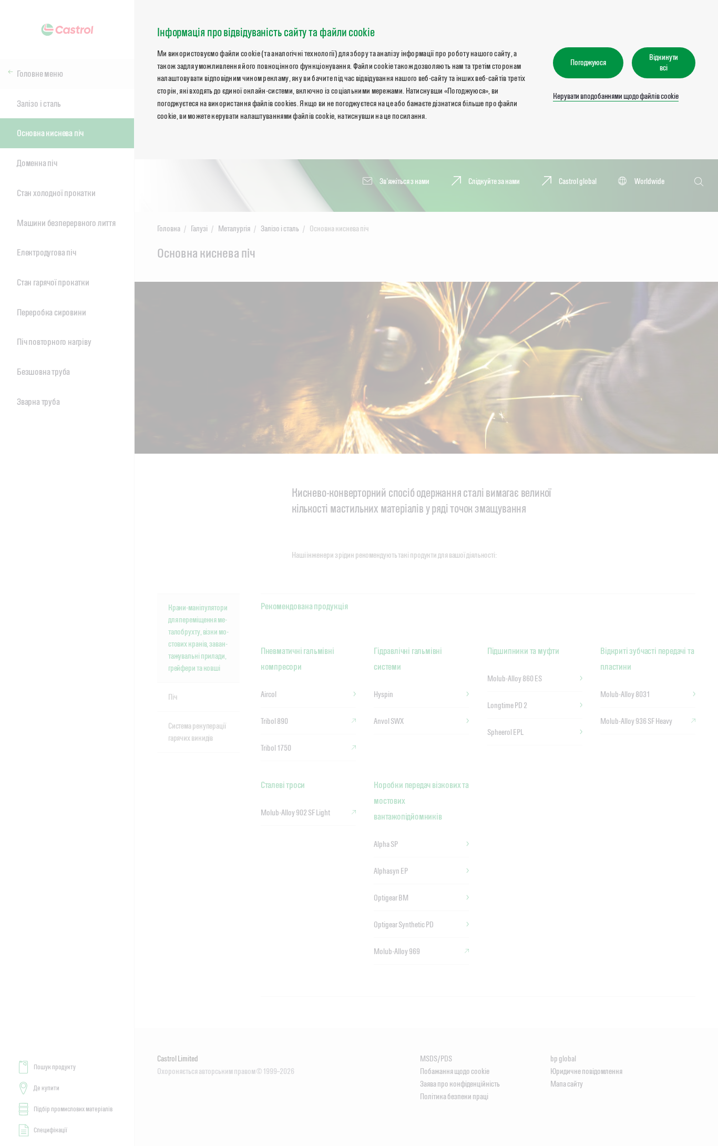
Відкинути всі (663, 62)
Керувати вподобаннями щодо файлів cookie (616, 95)
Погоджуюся (588, 62)
